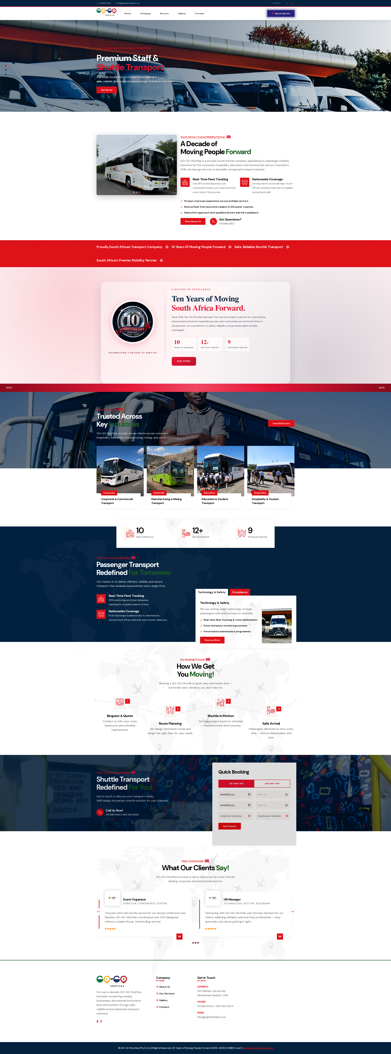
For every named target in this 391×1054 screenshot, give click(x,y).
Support (277, 3)
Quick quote (282, 13)
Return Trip (236, 783)
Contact (199, 13)
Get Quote (106, 90)
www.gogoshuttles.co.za (258, 1048)
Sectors (164, 13)
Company (145, 13)
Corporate (109, 492)
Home (127, 13)
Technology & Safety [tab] (212, 592)
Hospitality (260, 492)
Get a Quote (229, 826)
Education (209, 492)
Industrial (159, 492)
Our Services (167, 993)
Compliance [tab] (240, 592)
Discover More (212, 640)
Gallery (182, 13)
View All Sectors (281, 423)
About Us (164, 986)
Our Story (184, 361)
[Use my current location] (249, 816)
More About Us (193, 221)
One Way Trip (272, 783)
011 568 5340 (105, 3)
